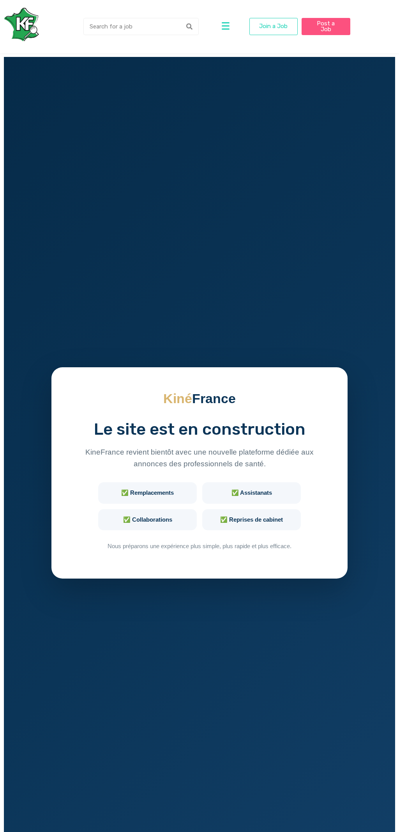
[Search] (189, 26)
